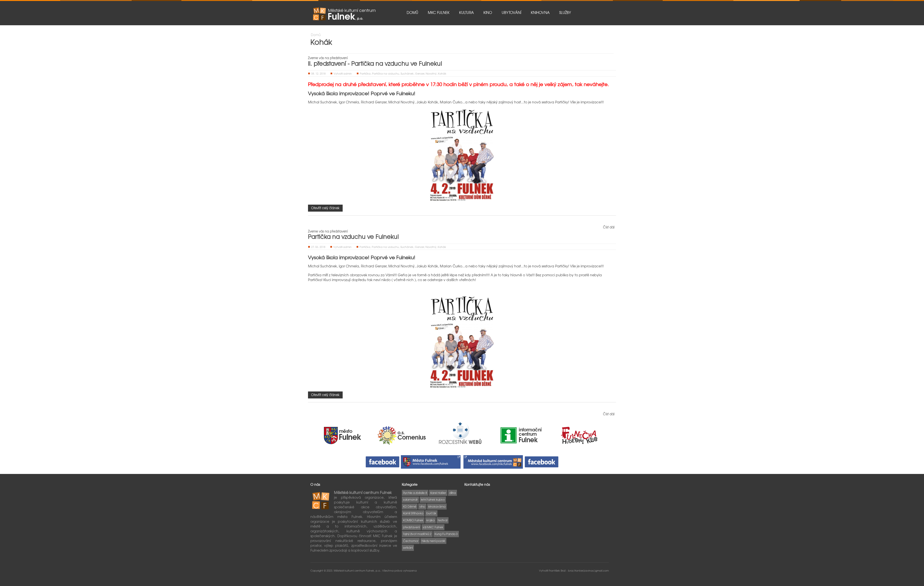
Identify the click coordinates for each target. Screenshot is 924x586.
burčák (431, 513)
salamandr (410, 499)
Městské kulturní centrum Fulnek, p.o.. (358, 570)
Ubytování (511, 12)
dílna (452, 493)
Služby (565, 12)
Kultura (466, 12)
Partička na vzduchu (385, 73)
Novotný (431, 73)
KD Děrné (409, 506)
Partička (365, 73)
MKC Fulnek (438, 12)
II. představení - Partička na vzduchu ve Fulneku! (375, 63)
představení (411, 527)
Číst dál (609, 227)
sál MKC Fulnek (433, 527)
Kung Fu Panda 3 (446, 534)
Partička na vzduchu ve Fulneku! (353, 236)
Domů (412, 12)
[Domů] (344, 14)
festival (442, 520)
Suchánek (407, 73)
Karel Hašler (438, 493)
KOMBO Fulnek (413, 520)
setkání (408, 547)
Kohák (442, 73)
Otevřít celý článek (325, 208)
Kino (487, 12)
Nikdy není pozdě (433, 541)
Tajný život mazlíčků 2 (417, 534)
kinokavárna (436, 506)
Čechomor (410, 541)
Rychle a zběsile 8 (415, 493)
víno (422, 506)
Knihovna (540, 12)
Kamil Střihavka (413, 513)
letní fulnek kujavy (433, 499)
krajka (430, 520)
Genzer (419, 73)
